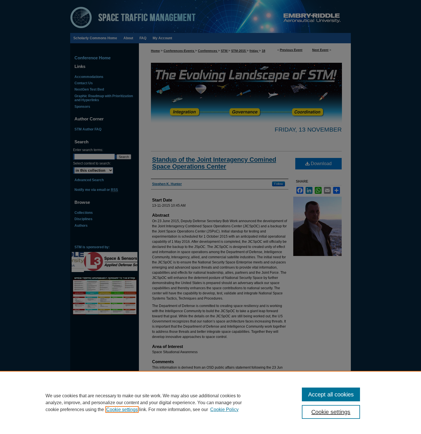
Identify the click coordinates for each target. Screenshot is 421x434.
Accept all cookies (331, 394)
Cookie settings (122, 409)
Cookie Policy (224, 409)
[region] (210, 402)
